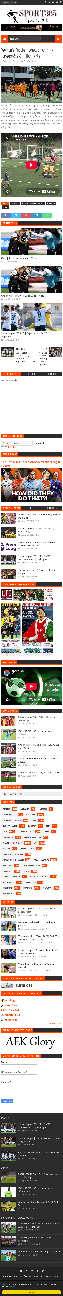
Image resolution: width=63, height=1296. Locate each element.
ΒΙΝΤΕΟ (15, 203)
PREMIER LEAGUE (41, 860)
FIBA (48, 826)
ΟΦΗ (6, 207)
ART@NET (25, 809)
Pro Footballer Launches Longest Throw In (39, 1251)
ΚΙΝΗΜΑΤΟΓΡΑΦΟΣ (11, 877)
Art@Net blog (12, 1015)
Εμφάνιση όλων (56, 1023)
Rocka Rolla (11, 1020)
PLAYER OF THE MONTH (13, 854)
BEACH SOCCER (9, 815)
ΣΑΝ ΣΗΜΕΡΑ (9, 894)
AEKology (10, 1000)
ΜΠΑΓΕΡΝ (27, 888)
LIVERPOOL (8, 837)
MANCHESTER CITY (32, 837)
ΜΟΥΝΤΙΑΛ (31, 882)
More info (12, 1287)
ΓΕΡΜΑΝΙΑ (7, 871)
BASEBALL (42, 809)
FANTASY (32, 826)
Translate (12, 447)
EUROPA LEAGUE (10, 826)
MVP (36, 843)
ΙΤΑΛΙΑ (26, 871)
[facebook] (45, 2)
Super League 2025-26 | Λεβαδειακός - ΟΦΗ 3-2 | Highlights (26, 335)
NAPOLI (6, 849)
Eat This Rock (12, 1010)
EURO (34, 820)
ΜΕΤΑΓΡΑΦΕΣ (9, 882)
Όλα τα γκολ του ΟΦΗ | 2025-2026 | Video (22, 295)
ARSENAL (7, 809)
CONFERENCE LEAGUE (12, 820)
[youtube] (53, 2)
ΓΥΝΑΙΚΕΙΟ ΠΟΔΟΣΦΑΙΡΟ (32, 203)
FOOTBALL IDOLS (26, 832)
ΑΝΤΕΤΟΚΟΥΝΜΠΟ (31, 866)
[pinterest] (57, 2)
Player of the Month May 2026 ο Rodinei (38, 772)
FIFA (5, 832)
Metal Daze (11, 1005)
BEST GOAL (31, 815)
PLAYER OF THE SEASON (13, 860)
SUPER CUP (8, 866)
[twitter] (49, 2)
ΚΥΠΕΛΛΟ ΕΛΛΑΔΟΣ (39, 877)
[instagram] (60, 2)
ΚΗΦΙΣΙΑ (51, 203)
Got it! (31, 1292)
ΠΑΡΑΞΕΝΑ (48, 888)
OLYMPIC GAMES (27, 849)
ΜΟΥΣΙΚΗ (7, 888)
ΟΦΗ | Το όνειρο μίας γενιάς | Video (19, 258)
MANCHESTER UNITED (13, 843)
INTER (46, 832)
